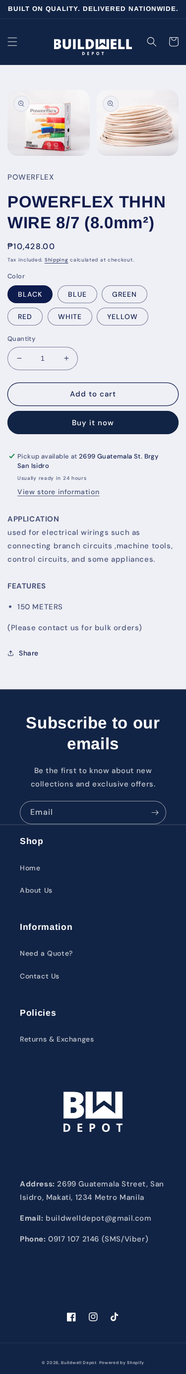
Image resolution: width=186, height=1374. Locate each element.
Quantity (21, 338)
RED (25, 316)
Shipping (56, 260)
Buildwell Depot (79, 1363)
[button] (12, 42)
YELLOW (122, 316)
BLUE (77, 294)
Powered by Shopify (122, 1363)
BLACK (30, 294)
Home (30, 867)
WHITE (70, 316)
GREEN (124, 294)
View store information (58, 491)
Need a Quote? (46, 953)
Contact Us (40, 976)
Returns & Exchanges (57, 1039)
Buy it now (93, 423)
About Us (36, 890)
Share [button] (29, 653)
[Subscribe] (155, 812)
